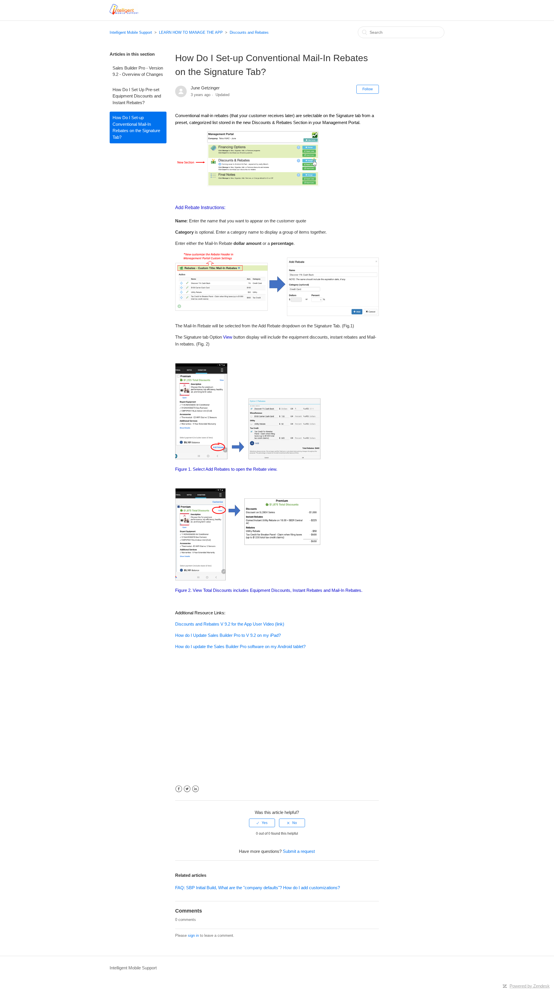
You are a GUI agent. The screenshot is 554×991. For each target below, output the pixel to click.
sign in (193, 935)
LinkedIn (195, 789)
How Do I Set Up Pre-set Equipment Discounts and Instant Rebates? (137, 96)
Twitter (187, 789)
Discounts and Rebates (249, 32)
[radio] (262, 823)
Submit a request (299, 851)
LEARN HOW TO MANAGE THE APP (191, 32)
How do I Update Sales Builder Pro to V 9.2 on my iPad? (228, 635)
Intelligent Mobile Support (131, 32)
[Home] (124, 13)
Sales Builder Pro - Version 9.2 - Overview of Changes (138, 71)
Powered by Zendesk (530, 986)
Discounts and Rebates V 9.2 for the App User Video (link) (229, 624)
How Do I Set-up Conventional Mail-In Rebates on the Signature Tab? (136, 127)
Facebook (178, 789)
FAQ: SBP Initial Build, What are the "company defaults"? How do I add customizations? (257, 887)
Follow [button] (367, 89)
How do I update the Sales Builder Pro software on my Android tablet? (240, 646)
